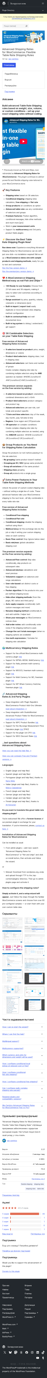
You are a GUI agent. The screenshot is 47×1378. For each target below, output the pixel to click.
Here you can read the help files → (16, 751)
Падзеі (28, 1309)
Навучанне (7, 1305)
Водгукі (8, 80)
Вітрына (28, 1285)
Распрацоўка (10, 85)
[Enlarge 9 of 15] (41, 929)
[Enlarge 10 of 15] (41, 937)
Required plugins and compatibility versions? (11, 1098)
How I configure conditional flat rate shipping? (14, 1073)
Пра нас (5, 1285)
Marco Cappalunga (13, 788)
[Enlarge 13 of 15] (41, 976)
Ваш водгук (7, 1234)
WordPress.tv (9, 1317)
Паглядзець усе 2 (38, 1179)
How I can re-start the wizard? (15, 1027)
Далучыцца (30, 1305)
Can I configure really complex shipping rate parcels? (15, 1089)
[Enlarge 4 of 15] (19, 956)
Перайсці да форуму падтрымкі (16, 1251)
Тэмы (27, 1289)
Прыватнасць (8, 1297)
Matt (5, 1328)
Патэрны (28, 1297)
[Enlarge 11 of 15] (41, 948)
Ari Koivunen (11, 805)
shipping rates (39, 1184)
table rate (40, 1189)
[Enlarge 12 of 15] (41, 961)
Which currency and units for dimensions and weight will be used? (17, 1056)
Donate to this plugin (11, 1271)
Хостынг (6, 1293)
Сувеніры (30, 1317)
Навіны (5, 1289)
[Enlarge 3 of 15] (19, 948)
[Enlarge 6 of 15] (19, 988)
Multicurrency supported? (13, 1048)
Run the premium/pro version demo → (18, 271)
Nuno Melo (10, 781)
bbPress (7, 1332)
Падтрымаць (31, 1313)
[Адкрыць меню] (43, 3)
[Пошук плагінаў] (26, 26)
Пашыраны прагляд (10, 1195)
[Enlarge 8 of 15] (41, 920)
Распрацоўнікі (8, 1313)
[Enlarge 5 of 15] (19, 972)
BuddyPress (8, 1336)
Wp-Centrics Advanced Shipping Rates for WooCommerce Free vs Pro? (18, 1106)
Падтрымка (10, 91)
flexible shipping (26, 1184)
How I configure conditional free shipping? (20, 1082)
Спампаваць (9, 65)
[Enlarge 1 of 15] (19, 920)
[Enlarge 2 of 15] (19, 933)
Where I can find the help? (13, 1034)
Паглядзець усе (38, 1234)
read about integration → (16, 709)
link (20, 657)
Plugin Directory (8, 10)
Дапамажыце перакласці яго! (23, 18)
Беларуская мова (15, 1347)
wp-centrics (13, 59)
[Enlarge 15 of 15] (41, 1002)
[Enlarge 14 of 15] (41, 989)
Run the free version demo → (14, 268)
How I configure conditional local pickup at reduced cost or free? (16, 1065)
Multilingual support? (10, 1041)
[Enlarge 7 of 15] (19, 998)
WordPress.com (10, 1324)
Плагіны (28, 1293)
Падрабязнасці (11, 74)
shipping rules (30, 1189)
